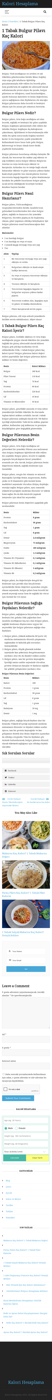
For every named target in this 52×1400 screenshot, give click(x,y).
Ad (4, 1034)
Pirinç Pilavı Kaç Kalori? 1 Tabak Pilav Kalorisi (21, 1252)
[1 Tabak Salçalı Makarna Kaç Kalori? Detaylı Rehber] (26, 914)
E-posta (6, 1047)
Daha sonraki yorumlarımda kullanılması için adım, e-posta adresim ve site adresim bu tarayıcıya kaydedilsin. (24, 1077)
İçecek (9, 1193)
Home (5, 21)
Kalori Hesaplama (20, 3)
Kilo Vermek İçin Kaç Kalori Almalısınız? (25, 1285)
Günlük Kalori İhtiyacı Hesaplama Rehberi (27, 1291)
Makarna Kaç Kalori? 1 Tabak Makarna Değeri (25, 1240)
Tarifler (9, 1205)
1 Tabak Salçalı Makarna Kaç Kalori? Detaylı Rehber (24, 1264)
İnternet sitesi (9, 1061)
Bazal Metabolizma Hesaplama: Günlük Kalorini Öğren (22, 1302)
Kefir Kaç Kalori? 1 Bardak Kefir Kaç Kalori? (27, 1322)
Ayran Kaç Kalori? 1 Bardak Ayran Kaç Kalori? (25, 1332)
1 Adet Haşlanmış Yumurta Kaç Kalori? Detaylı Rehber (25, 1277)
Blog (8, 1180)
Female (22, 1128)
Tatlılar (9, 1211)
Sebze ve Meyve (13, 1199)
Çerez (8, 1186)
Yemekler (13, 21)
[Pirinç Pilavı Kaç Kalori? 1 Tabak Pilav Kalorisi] (26, 874)
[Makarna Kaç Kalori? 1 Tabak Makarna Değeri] (26, 835)
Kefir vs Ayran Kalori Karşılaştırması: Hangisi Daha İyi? (25, 1315)
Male (10, 1128)
